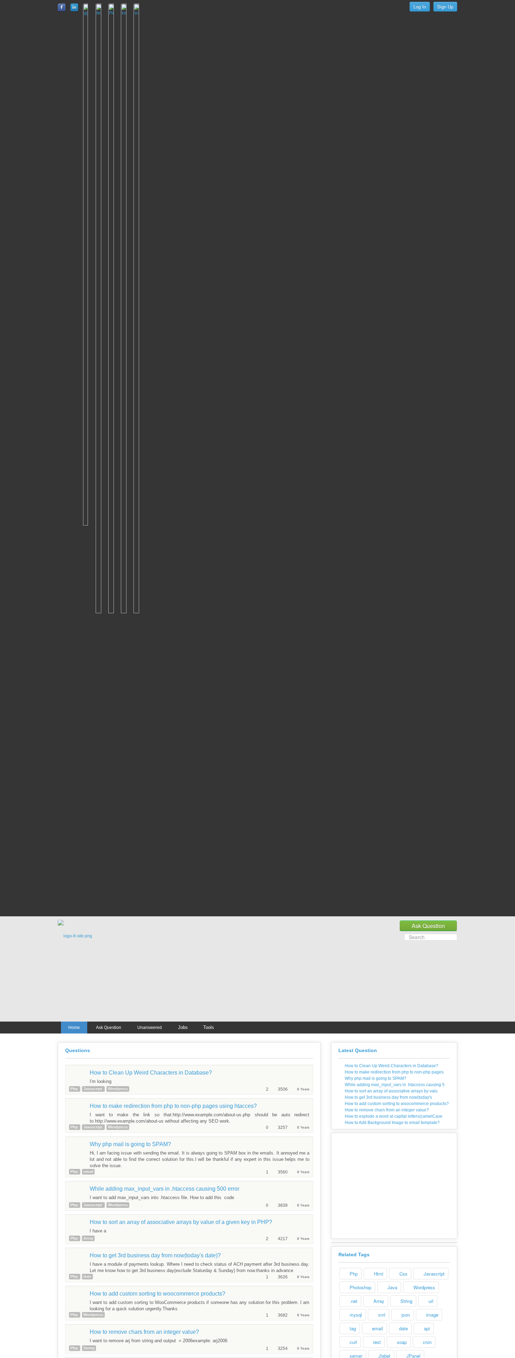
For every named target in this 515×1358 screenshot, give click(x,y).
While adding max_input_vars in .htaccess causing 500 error (164, 1189)
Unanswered (149, 1027)
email (377, 1328)
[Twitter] (100, 458)
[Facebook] (62, 7)
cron (426, 1342)
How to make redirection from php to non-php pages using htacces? (173, 1106)
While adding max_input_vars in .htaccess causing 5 (395, 1084)
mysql (355, 1314)
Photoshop (359, 1287)
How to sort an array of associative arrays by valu (391, 1091)
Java (391, 1287)
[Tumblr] (125, 458)
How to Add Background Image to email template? (392, 1122)
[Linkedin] (74, 7)
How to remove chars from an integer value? (144, 1332)
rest (376, 1342)
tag (352, 1328)
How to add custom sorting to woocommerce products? (157, 1294)
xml (381, 1314)
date (403, 1328)
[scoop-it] (137, 458)
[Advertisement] (261, 972)
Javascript (433, 1273)
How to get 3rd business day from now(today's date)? (155, 1255)
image (431, 1314)
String (405, 1301)
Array (378, 1301)
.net (352, 1301)
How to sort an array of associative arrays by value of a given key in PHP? (181, 1222)
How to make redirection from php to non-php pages (394, 1072)
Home (74, 1027)
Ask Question (108, 1027)
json (405, 1314)
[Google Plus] (87, 424)
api (426, 1328)
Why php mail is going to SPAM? (130, 1144)
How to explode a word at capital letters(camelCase (393, 1116)
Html (377, 1273)
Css (402, 1273)
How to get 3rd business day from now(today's (388, 1097)
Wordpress (423, 1287)
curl (352, 1342)
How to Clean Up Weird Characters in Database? (151, 1073)
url (430, 1301)
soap (401, 1342)
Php (353, 1273)
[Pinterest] (112, 458)
